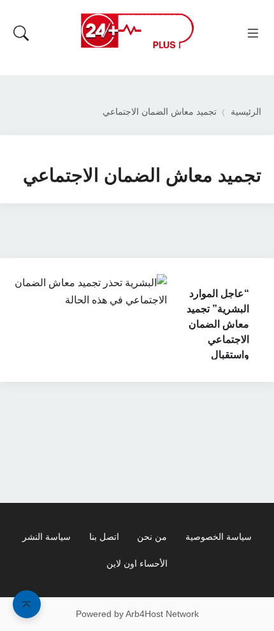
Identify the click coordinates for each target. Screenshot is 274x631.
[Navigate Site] (253, 33)
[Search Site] (21, 33)
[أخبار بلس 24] (137, 30)
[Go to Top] (27, 604)
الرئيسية (246, 112)
